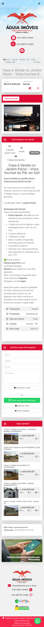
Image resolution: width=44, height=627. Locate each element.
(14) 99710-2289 (25, 44)
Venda (14, 59)
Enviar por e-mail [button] (23, 388)
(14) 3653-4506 (25, 38)
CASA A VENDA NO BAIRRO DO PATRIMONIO (17, 466)
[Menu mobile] (3, 4)
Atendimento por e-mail (24, 586)
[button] (6, 114)
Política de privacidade (22, 623)
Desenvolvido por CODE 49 (22, 625)
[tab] (11, 98)
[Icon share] (22, 51)
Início (7, 59)
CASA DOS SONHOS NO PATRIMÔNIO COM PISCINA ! (22, 448)
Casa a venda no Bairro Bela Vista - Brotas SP (21, 502)
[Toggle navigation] (39, 4)
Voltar (38, 62)
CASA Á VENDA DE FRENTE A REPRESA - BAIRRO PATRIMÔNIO (21, 430)
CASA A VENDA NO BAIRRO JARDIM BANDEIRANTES (19, 484)
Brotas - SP (24, 59)
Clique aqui (8, 530)
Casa (33, 59)
